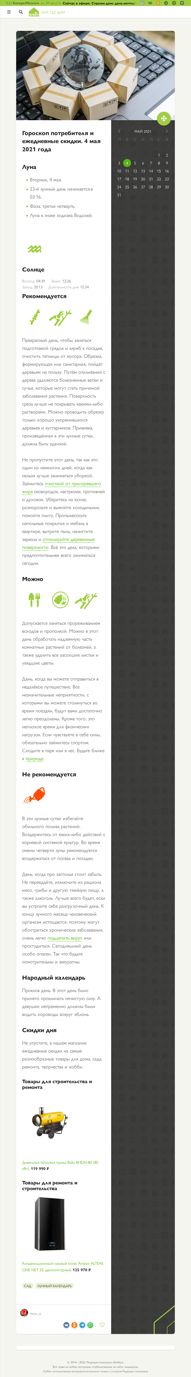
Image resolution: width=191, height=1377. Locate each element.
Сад (27, 1285)
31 (119, 195)
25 (127, 187)
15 (159, 171)
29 (159, 187)
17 (119, 179)
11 (127, 171)
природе (34, 758)
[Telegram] (82, 1325)
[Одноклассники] (74, 1325)
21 (151, 179)
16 (167, 171)
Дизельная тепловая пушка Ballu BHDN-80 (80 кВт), (60, 1165)
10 (119, 171)
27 (143, 187)
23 (167, 179)
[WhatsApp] (90, 1325)
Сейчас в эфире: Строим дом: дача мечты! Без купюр (100, 3)
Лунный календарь (54, 1285)
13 (143, 171)
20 (143, 179)
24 (119, 187)
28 (151, 187)
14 (151, 171)
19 (135, 179)
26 (135, 187)
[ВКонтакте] (66, 1325)
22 (159, 179)
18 (127, 179)
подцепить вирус (65, 937)
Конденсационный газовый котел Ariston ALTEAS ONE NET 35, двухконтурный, (62, 1266)
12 (135, 171)
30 (167, 187)
